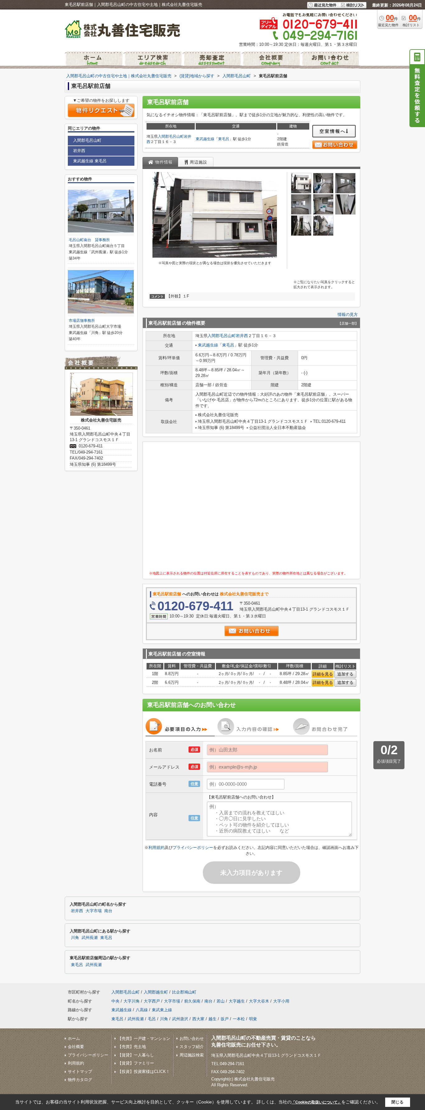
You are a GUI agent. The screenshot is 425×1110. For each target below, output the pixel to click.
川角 (75, 938)
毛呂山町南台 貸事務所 (89, 240)
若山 (221, 1001)
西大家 (198, 1019)
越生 (212, 1019)
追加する (345, 674)
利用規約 (156, 847)
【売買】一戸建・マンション (144, 1038)
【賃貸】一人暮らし (136, 1055)
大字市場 (94, 911)
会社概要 (76, 1046)
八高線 (142, 1010)
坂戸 (225, 1019)
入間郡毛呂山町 (171, 136)
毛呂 (152, 1019)
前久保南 (192, 1001)
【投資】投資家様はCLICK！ (144, 1071)
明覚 (253, 1019)
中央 (115, 1001)
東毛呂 (223, 139)
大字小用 (281, 1001)
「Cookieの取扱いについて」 (316, 1102)
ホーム (74, 1038)
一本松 (239, 1019)
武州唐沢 (180, 1019)
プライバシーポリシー (193, 847)
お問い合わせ (192, 1038)
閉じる (397, 1102)
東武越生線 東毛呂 (90, 161)
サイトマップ (80, 1071)
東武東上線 (162, 1010)
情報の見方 (348, 314)
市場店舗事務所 (82, 320)
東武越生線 (205, 139)
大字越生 (237, 1001)
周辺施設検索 (192, 1055)
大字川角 (132, 1001)
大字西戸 (152, 1001)
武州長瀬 (90, 938)
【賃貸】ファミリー (136, 1063)
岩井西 (242, 335)
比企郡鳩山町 (184, 992)
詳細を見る (323, 674)
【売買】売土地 (132, 1046)
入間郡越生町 (156, 992)
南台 (108, 911)
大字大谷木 (259, 1001)
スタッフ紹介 (192, 1046)
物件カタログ (80, 1079)
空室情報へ (333, 131)
